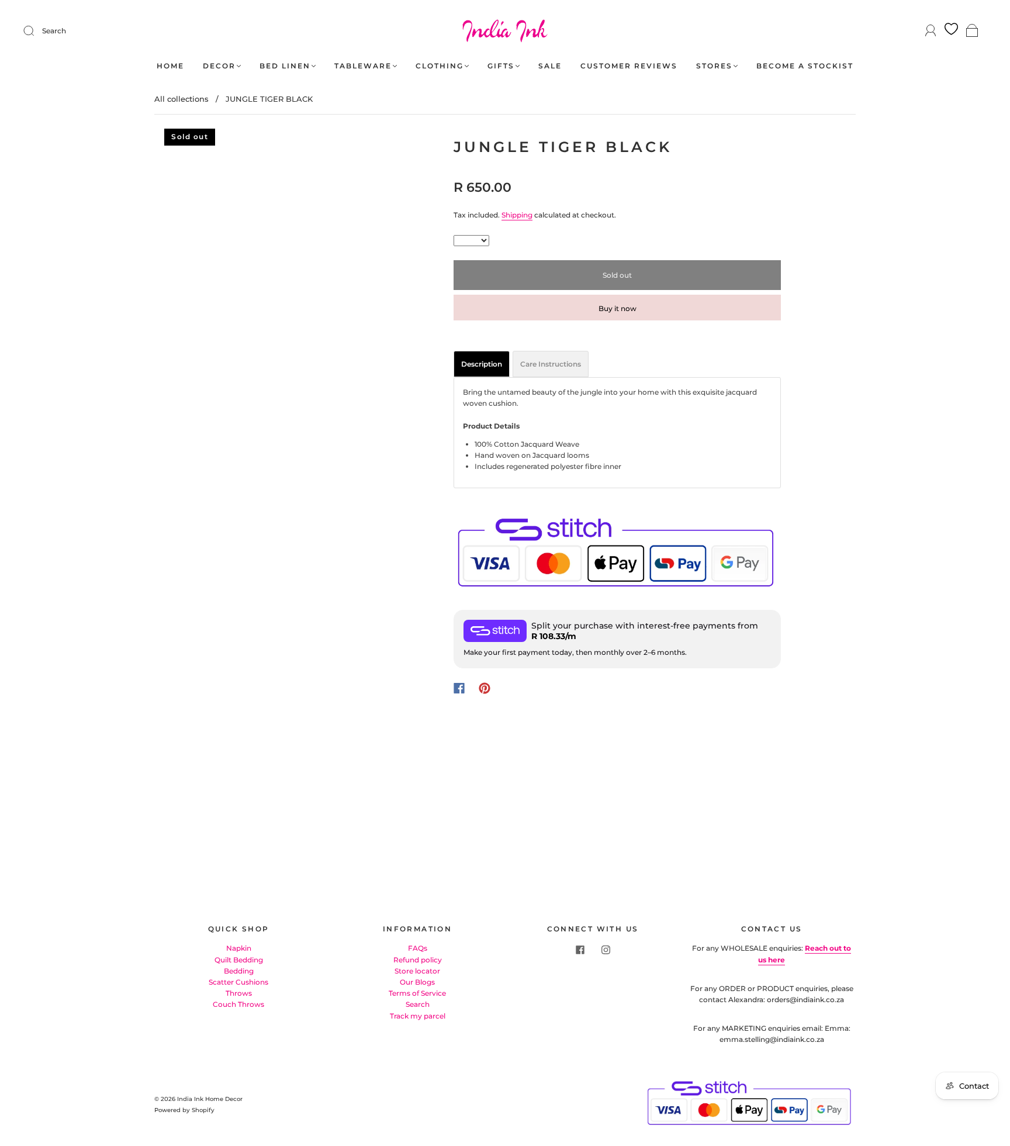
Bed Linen (285, 65)
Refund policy (417, 959)
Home (170, 65)
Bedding (239, 970)
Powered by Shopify (184, 1110)
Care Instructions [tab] (550, 364)
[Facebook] (459, 688)
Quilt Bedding (239, 959)
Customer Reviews (628, 65)
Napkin (238, 948)
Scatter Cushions (238, 982)
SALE (550, 65)
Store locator (417, 970)
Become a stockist (804, 65)
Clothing (440, 65)
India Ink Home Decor (210, 1099)
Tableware (363, 65)
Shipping (516, 214)
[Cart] (972, 31)
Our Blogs (417, 982)
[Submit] (36, 31)
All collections (181, 98)
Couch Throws (238, 1004)
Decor (219, 65)
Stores (714, 65)
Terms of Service (417, 993)
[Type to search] (471, 240)
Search (54, 30)
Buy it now (618, 308)
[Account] (931, 30)
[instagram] (605, 949)
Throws (239, 993)
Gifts (500, 65)
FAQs (417, 948)
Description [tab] (481, 364)
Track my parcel (417, 1016)
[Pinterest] (484, 688)
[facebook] (580, 949)
